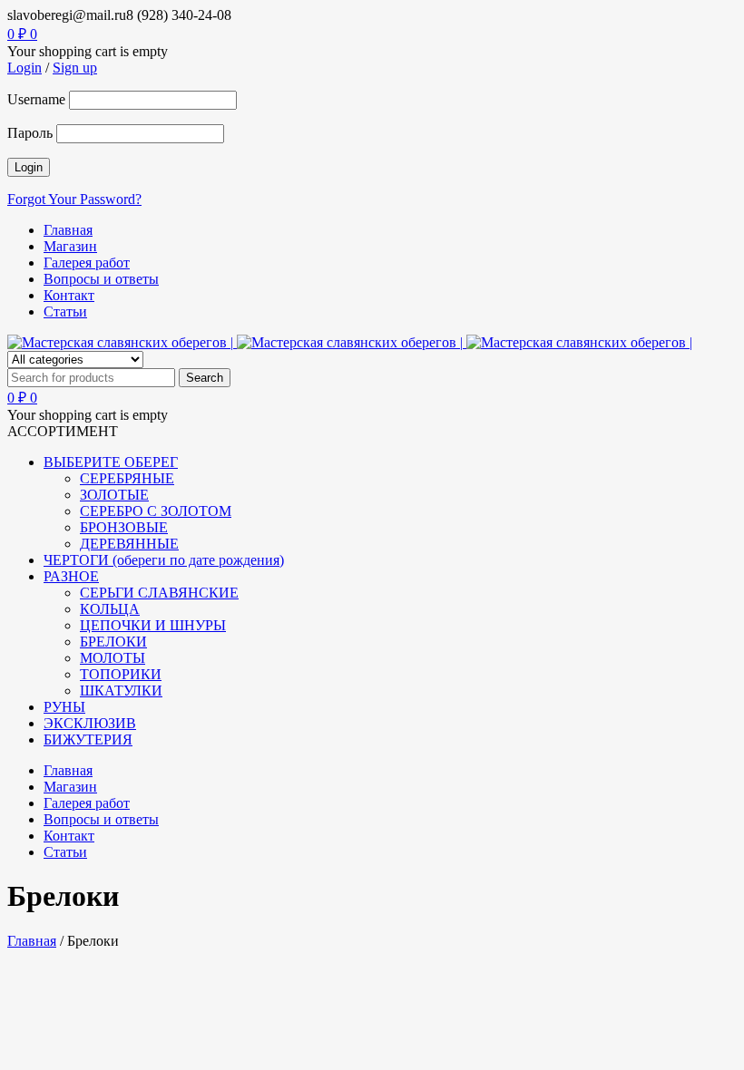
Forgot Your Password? (74, 199)
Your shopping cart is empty (87, 51)
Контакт (69, 295)
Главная (68, 230)
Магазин (70, 246)
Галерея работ (87, 262)
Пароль (30, 133)
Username (36, 99)
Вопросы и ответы (101, 279)
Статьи (65, 311)
